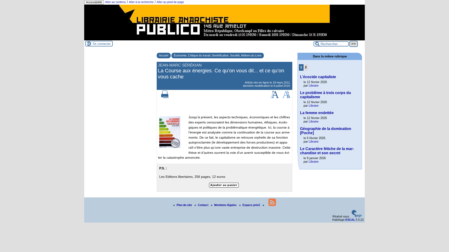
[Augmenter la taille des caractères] (274, 97)
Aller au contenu (115, 2)
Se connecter (102, 44)
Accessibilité (94, 2)
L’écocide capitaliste (318, 77)
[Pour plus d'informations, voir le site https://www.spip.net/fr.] (356, 216)
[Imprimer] (165, 97)
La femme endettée (317, 113)
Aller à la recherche (141, 2)
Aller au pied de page (170, 2)
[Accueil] (224, 38)
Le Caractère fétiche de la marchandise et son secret (327, 151)
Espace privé (252, 205)
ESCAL (350, 219)
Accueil (163, 55)
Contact (203, 205)
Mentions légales (225, 205)
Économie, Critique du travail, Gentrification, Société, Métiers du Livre (217, 55)
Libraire (314, 85)
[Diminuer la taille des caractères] (286, 97)
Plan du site (185, 205)
